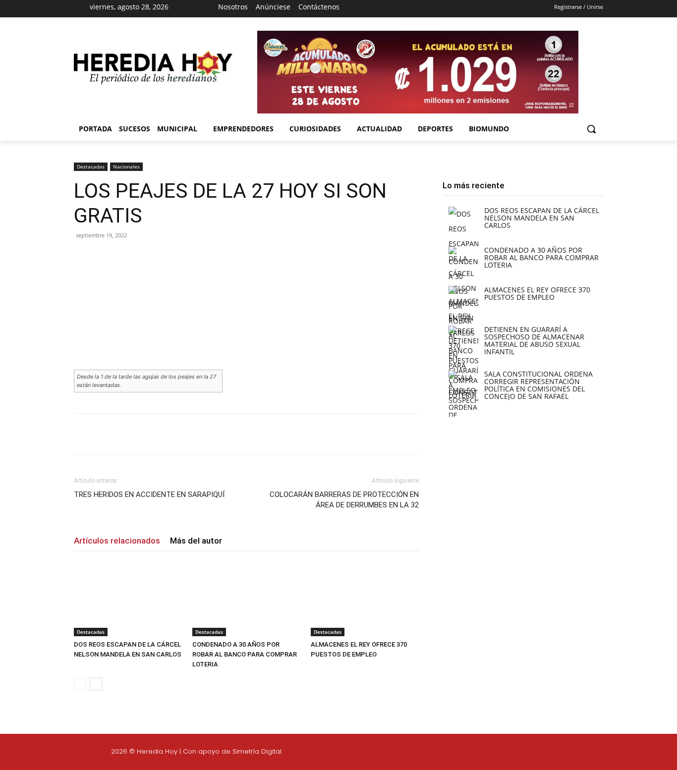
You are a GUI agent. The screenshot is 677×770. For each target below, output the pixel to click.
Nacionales (126, 166)
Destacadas (91, 166)
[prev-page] (80, 684)
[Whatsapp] (661, 753)
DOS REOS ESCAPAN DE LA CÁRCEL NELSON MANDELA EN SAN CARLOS (541, 218)
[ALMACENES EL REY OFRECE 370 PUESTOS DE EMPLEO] (365, 599)
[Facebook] (395, 8)
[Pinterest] (190, 258)
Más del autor (196, 541)
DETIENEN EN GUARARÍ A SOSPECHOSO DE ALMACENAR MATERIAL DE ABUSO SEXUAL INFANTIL (534, 340)
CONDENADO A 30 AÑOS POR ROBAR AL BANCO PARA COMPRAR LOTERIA (244, 654)
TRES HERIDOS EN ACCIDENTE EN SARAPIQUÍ (149, 494)
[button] (591, 129)
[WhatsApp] (213, 258)
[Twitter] (614, 753)
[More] (236, 258)
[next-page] (96, 684)
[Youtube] (448, 8)
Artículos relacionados (117, 541)
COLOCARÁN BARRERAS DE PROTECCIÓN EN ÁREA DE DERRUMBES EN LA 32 (344, 499)
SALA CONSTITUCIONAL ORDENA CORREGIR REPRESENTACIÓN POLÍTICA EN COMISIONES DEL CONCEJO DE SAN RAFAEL (538, 385)
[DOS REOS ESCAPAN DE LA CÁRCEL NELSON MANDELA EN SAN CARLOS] (128, 599)
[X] (430, 8)
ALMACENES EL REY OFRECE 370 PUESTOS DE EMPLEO (537, 293)
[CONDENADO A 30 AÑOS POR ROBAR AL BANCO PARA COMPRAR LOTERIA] (246, 599)
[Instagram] (413, 8)
